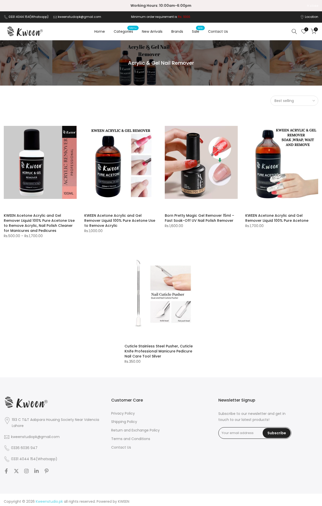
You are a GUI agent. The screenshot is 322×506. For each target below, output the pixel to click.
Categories (125, 31)
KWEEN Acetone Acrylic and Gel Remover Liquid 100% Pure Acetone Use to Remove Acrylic (119, 220)
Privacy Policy (123, 413)
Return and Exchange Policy (135, 430)
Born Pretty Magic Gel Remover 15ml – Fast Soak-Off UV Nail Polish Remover (199, 218)
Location (311, 17)
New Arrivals (152, 31)
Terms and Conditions (130, 439)
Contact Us (218, 31)
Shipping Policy (124, 421)
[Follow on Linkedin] (36, 471)
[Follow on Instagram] (26, 471)
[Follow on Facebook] (6, 471)
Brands (177, 31)
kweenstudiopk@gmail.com (79, 17)
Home (99, 31)
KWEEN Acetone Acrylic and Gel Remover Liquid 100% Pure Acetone (276, 218)
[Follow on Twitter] (16, 471)
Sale (197, 31)
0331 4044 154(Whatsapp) (29, 17)
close (10, 5)
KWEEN (123, 501)
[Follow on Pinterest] (46, 471)
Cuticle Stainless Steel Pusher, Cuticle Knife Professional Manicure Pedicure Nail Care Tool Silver (159, 351)
